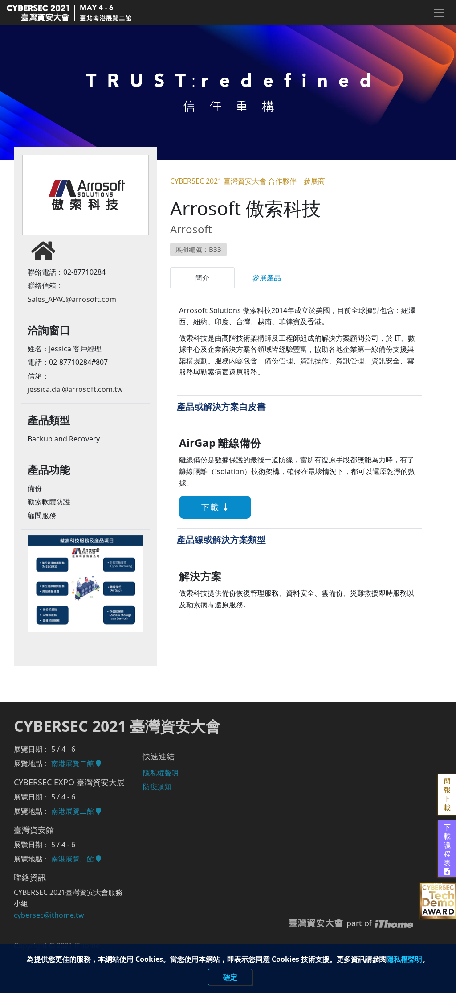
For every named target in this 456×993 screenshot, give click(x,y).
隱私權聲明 (404, 959)
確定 (230, 977)
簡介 (202, 278)
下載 (212, 507)
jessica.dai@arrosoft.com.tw (75, 389)
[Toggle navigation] (438, 13)
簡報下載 (447, 794)
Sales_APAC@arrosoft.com (72, 299)
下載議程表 (447, 845)
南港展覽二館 (73, 763)
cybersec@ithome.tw (49, 915)
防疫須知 (157, 786)
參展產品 (266, 278)
